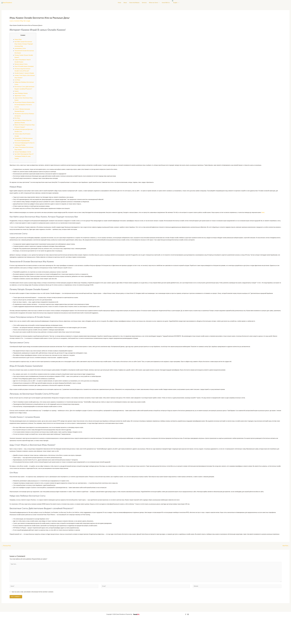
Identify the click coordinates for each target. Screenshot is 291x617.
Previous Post (6, 545)
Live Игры (17, 80)
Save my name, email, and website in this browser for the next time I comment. (32, 591)
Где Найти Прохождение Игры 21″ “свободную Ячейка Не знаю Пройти (24, 156)
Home (119, 2)
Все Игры (17, 118)
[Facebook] (185, 614)
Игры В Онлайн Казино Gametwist (24, 66)
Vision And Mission (134, 2)
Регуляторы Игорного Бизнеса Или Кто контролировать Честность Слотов (24, 104)
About (125, 2)
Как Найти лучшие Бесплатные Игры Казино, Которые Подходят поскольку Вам (24, 44)
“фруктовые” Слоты (20, 95)
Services (144, 2)
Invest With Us (166, 2)
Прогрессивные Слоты (21, 64)
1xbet (262, 212)
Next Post (286, 545)
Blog (21, 21)
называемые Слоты (20, 48)
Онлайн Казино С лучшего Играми (24, 73)
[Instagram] (188, 614)
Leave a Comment (14, 21)
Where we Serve (153, 2)
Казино (16, 91)
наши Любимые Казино (21, 93)
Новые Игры (18, 39)
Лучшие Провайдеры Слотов (23, 151)
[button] (158, 2)
